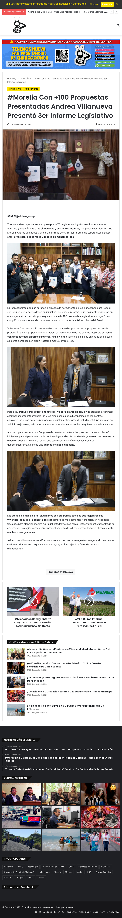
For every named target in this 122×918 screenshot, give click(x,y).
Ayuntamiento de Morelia (53, 867)
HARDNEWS (15, 89)
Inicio (12, 78)
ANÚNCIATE (99, 912)
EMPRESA (72, 912)
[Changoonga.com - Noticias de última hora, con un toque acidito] (19, 25)
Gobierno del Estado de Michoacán (19, 872)
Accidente (8, 867)
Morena (68, 872)
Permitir (107, 4)
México (79, 872)
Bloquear (94, 4)
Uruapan (20, 877)
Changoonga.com (64, 907)
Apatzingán (33, 867)
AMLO (20, 867)
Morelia (57, 872)
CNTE (71, 867)
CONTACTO (113, 912)
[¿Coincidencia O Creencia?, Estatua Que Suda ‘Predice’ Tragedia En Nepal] (16, 696)
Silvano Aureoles (103, 872)
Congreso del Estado (87, 867)
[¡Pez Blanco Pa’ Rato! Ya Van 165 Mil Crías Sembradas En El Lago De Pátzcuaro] (16, 710)
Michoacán (45, 872)
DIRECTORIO (85, 912)
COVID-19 (105, 867)
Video (30, 877)
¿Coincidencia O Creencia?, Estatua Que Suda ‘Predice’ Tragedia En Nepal (70, 691)
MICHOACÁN (23, 78)
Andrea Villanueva (61, 571)
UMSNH (7, 877)
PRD (89, 872)
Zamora (40, 877)
